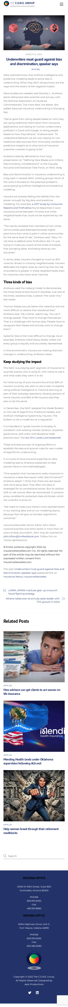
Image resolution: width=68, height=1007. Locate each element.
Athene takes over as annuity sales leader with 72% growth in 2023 (33, 600)
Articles (35, 69)
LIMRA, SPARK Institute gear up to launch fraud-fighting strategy (32, 592)
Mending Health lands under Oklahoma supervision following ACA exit (28, 761)
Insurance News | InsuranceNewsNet (24, 576)
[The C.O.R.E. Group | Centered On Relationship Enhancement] (19, 6)
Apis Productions (34, 984)
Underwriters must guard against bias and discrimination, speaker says (34, 61)
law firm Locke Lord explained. (43, 437)
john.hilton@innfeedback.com (21, 536)
